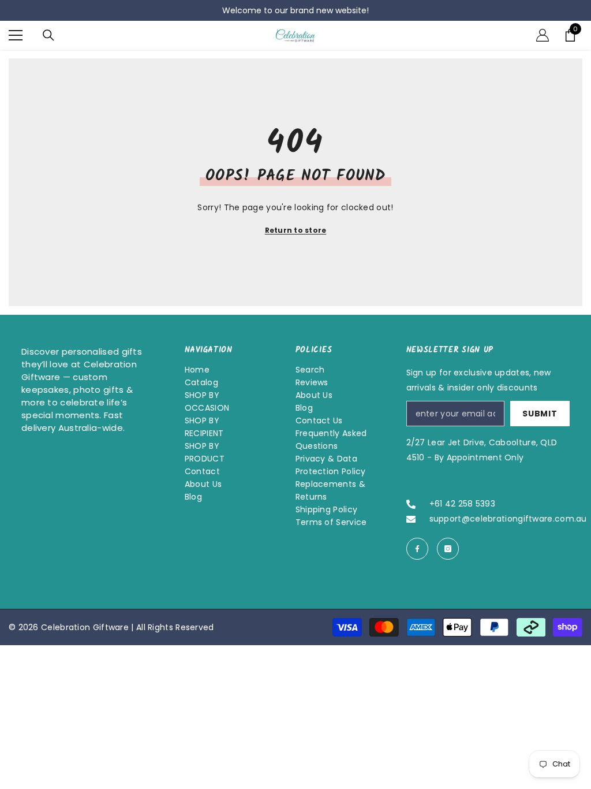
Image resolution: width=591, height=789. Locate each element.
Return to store (296, 230)
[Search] (48, 35)
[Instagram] (448, 549)
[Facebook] (417, 549)
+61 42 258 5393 (462, 503)
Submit (539, 413)
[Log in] (542, 35)
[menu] (16, 35)
